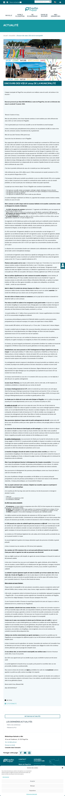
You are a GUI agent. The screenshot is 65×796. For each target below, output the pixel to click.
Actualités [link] (12, 35)
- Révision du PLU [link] (11, 727)
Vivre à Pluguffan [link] (19, 15)
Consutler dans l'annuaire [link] (13, 747)
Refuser (32, 786)
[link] (4, 2)
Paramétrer (32, 791)
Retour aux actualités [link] (32, 716)
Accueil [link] (5, 35)
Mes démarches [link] (55, 15)
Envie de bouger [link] (44, 15)
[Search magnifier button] (50, 1)
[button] (62, 768)
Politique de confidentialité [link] (31, 794)
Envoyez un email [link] (10, 745)
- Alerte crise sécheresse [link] (13, 724)
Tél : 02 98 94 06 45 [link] (11, 742)
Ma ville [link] (9, 15)
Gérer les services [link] (6, 777)
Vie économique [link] (32, 15)
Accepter (32, 781)
